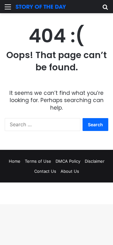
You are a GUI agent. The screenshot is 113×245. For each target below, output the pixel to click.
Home (14, 161)
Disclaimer (95, 161)
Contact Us (45, 171)
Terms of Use (38, 161)
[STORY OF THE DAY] (41, 6)
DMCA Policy (68, 161)
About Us (70, 171)
